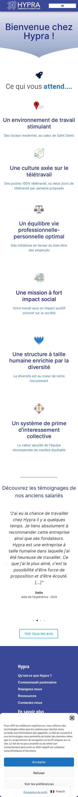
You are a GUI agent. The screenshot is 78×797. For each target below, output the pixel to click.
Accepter (39, 762)
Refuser (39, 773)
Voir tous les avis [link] (39, 634)
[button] (72, 718)
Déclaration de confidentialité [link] (40, 792)
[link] (23, 6)
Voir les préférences (39, 784)
